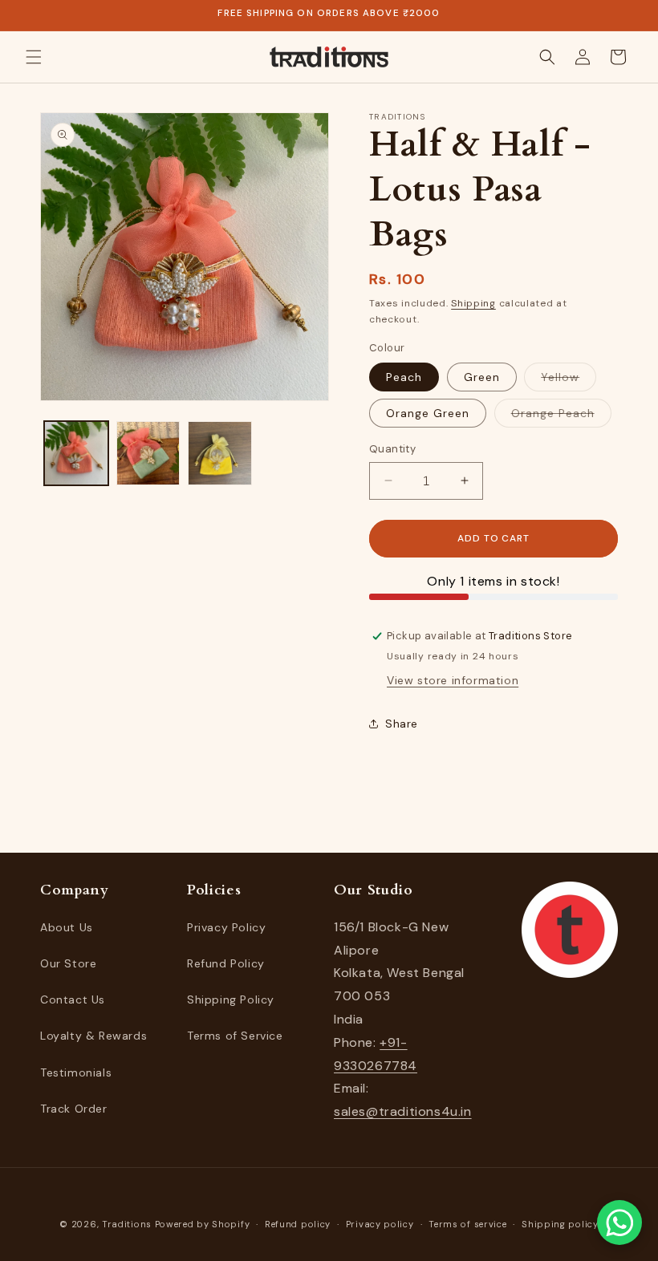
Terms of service (467, 1224)
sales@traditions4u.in (403, 1111)
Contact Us (72, 999)
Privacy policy (380, 1224)
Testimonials (76, 1072)
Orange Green (427, 413)
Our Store (68, 963)
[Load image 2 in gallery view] (148, 453)
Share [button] (401, 723)
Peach (404, 377)
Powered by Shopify (202, 1224)
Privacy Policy (226, 927)
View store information (452, 680)
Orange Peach (561, 416)
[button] (33, 57)
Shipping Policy (230, 999)
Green (482, 377)
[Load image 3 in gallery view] (220, 453)
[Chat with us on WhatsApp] (619, 1222)
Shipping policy (560, 1224)
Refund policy (298, 1224)
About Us (66, 927)
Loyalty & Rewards (93, 1035)
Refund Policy (226, 963)
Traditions (127, 1224)
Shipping (473, 303)
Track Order (74, 1108)
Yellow (568, 380)
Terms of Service (235, 1035)
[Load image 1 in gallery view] (76, 453)
